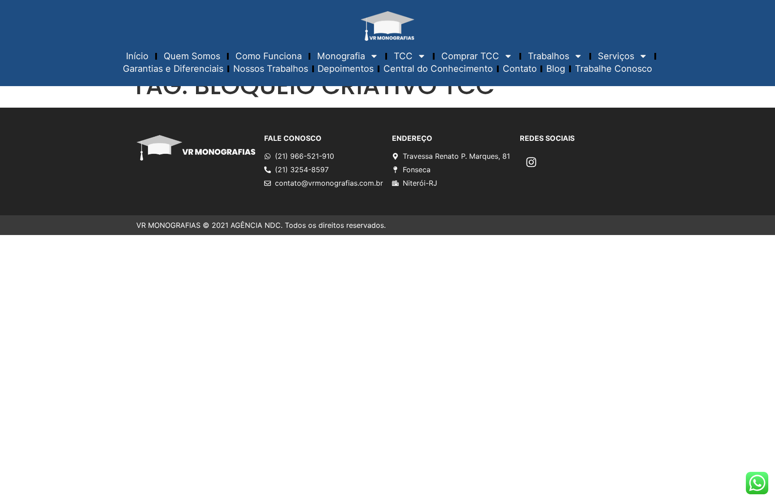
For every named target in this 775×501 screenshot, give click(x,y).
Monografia (341, 56)
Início (137, 56)
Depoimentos (346, 68)
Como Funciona (268, 56)
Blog (555, 68)
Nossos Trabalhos (270, 68)
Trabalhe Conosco (613, 68)
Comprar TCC (470, 56)
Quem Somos (192, 56)
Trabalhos (548, 56)
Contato (520, 68)
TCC (403, 56)
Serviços (616, 56)
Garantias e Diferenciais (173, 68)
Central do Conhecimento (438, 68)
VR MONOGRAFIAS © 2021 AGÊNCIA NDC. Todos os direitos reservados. (261, 225)
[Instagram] (531, 162)
